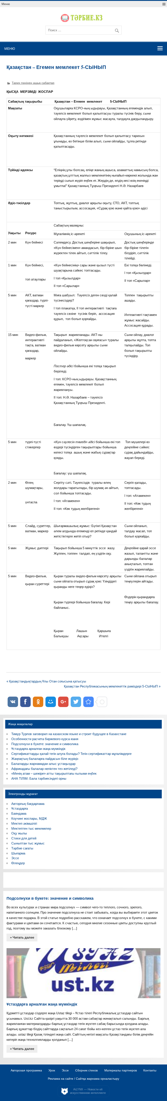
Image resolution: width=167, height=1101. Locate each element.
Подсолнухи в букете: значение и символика (44, 744)
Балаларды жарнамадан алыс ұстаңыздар (43, 764)
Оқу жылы (19, 833)
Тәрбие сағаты (22, 848)
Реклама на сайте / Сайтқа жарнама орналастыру (83, 1078)
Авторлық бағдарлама (27, 804)
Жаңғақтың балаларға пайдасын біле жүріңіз (44, 759)
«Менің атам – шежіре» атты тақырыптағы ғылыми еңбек (54, 773)
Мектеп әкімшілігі (24, 823)
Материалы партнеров (120, 1070)
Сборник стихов (86, 1070)
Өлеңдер (18, 863)
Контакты (149, 1070)
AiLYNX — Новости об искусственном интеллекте (88, 1091)
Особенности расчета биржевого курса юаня (44, 739)
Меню (6, 4)
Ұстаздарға (19, 808)
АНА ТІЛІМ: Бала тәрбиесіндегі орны (38, 778)
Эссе (15, 858)
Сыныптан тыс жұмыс (28, 843)
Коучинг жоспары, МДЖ (29, 818)
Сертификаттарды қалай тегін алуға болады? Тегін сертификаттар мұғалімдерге (71, 754)
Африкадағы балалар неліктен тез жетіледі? (44, 769)
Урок (51, 1070)
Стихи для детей (23, 838)
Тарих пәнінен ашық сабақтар (33, 83)
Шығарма (18, 853)
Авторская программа (26, 1070)
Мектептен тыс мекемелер (31, 828)
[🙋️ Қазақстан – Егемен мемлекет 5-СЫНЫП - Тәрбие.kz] (88, 702)
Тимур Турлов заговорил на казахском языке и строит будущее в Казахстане (68, 734)
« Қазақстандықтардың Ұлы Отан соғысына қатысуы (46, 681)
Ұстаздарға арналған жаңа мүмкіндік (38, 749)
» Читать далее (22, 937)
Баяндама (18, 813)
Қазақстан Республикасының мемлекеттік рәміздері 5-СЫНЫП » (112, 686)
